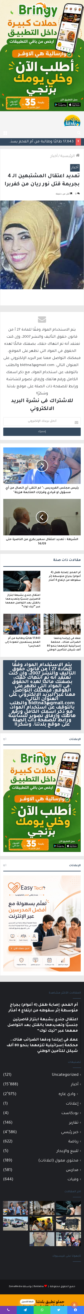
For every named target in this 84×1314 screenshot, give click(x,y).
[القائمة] (5, 133)
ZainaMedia (15, 1286)
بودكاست (69, 1113)
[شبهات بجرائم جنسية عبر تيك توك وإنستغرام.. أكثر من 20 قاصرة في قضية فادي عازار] (42, 1239)
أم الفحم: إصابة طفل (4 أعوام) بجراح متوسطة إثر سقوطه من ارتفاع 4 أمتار (65, 576)
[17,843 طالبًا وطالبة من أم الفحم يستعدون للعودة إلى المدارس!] (21, 624)
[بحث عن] (79, 133)
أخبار (54, 156)
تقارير (73, 1123)
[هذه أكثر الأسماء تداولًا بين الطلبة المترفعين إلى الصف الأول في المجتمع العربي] (68, 1239)
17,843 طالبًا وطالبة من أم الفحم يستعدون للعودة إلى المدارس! (22, 642)
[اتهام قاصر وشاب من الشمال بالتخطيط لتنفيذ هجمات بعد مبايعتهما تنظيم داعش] (68, 1224)
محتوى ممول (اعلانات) (58, 1161)
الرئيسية (68, 156)
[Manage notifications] (74, 1305)
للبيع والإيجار (67, 1151)
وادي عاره (67, 1094)
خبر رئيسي (69, 1132)
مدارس (72, 1170)
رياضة (73, 1142)
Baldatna (39, 1286)
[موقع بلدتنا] (72, 120)
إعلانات (72, 1104)
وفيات (72, 1179)
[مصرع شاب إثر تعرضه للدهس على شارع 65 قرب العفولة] (15, 1224)
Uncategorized (65, 1075)
